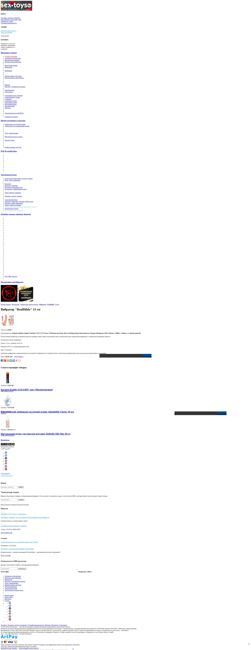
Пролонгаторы (10, 140)
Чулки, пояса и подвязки (13, 205)
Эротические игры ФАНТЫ (14, 113)
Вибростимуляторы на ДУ (13, 69)
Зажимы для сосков (11, 158)
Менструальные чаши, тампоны (15, 83)
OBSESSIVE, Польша (12, 248)
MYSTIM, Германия (11, 244)
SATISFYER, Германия (12, 260)
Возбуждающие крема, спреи (14, 131)
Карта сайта (9, 597)
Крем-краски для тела (12, 135)
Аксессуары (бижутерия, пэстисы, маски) (19, 178)
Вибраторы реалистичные (29, 304)
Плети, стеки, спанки (12, 167)
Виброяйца (8, 71)
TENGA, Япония (10, 269)
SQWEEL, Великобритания (14, 264)
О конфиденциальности (9, 23)
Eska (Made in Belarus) (12, 232)
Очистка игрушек (11, 138)
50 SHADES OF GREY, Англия (15, 218)
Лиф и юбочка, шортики (13, 193)
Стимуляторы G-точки (12, 97)
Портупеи (8, 198)
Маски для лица (10, 162)
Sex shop (3, 625)
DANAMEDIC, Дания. (12, 229)
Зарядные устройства (12, 72)
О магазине (63, 625)
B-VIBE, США (10, 223)
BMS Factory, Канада (12, 227)
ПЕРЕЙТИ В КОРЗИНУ (9, 648)
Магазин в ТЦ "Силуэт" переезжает (13, 514)
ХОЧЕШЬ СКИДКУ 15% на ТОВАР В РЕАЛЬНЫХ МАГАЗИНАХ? (25, 517)
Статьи (7, 601)
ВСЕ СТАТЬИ (5, 555)
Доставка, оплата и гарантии (10, 18)
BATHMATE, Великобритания (15, 225)
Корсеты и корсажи (11, 185)
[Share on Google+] (5, 360)
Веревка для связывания (13, 157)
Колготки (8, 184)
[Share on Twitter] (11, 360)
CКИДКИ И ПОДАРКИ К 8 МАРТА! (14, 526)
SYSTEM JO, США (11, 267)
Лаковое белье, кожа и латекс (14, 191)
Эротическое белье (9, 175)
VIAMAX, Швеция (11, 273)
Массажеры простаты (12, 79)
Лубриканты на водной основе (15, 124)
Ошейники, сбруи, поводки (14, 165)
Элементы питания (11, 117)
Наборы (7, 85)
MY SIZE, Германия (11, 243)
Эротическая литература (13, 111)
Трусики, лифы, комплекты (14, 203)
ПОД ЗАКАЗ (18, 356)
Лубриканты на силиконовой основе (17, 126)
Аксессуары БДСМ (11, 155)
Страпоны (8, 99)
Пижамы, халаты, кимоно (13, 196)
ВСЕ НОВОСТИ (6, 533)
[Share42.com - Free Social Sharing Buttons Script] (19, 360)
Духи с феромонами (11, 133)
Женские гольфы (10, 182)
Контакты (5, 440)
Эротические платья (11, 208)
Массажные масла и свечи (13, 137)
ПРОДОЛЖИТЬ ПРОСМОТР (29, 648)
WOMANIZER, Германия (13, 278)
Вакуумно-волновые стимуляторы (16, 64)
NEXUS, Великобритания (13, 246)
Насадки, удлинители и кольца (15, 87)
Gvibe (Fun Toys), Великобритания (16, 237)
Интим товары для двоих (13, 76)
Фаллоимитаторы (10, 104)
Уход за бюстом (10, 145)
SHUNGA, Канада (11, 262)
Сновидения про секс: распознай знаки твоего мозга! (19, 542)
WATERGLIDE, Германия (13, 275)
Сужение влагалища (11, 142)
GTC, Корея (9, 236)
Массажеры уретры (11, 81)
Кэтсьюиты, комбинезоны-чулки (16, 189)
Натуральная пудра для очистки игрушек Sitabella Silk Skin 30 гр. (36, 433)
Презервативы (9, 90)
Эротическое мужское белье (14, 210)
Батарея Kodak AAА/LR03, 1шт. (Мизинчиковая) (27, 389)
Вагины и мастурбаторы (13, 62)
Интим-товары (6, 304)
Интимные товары (9, 53)
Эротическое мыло (11, 115)
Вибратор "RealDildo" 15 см (49, 304)
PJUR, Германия (10, 255)
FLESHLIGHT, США (12, 234)
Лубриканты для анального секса (16, 128)
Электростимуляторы (12, 110)
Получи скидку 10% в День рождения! (8, 31)
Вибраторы (8, 67)
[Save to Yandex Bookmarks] (16, 360)
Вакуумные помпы (11, 65)
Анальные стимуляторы (13, 58)
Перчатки (8, 194)
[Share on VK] (14, 360)
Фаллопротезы (10, 106)
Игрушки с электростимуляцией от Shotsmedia (17, 549)
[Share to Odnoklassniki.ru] (8, 360)
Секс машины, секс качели (14, 94)
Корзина (48, 625)
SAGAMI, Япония (11, 259)
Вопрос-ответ (9, 595)
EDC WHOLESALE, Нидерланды (16, 230)
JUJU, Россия (9, 239)
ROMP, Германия (10, 257)
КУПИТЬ (10, 391)
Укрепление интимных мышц (15, 144)
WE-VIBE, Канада (11, 276)
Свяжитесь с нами (7, 21)
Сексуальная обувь (11, 200)
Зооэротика (8, 74)
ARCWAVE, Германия (12, 221)
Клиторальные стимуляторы (14, 78)
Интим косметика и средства (13, 121)
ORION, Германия (11, 250)
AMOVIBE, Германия (12, 220)
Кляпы (7, 160)
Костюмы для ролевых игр (14, 187)
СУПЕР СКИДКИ (11, 56)
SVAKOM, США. (10, 266)
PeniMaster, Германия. (12, 253)
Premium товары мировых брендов (16, 214)
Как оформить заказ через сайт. (11, 19)
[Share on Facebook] (2, 360)
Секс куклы (9, 92)
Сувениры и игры (11, 101)
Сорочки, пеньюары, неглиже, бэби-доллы (19, 201)
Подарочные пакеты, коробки (15, 88)
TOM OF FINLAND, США (14, 271)
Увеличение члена (11, 102)
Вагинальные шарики (12, 60)
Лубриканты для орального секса (16, 129)
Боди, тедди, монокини (12, 180)
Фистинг (8, 108)
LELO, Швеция (10, 241)
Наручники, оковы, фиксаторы (15, 164)
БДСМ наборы (9, 171)
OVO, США (9, 252)
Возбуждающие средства (13, 147)
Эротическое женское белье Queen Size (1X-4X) (20, 207)
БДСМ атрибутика (9, 151)
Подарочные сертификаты (12, 282)
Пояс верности (10, 169)
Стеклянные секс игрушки (14, 95)
